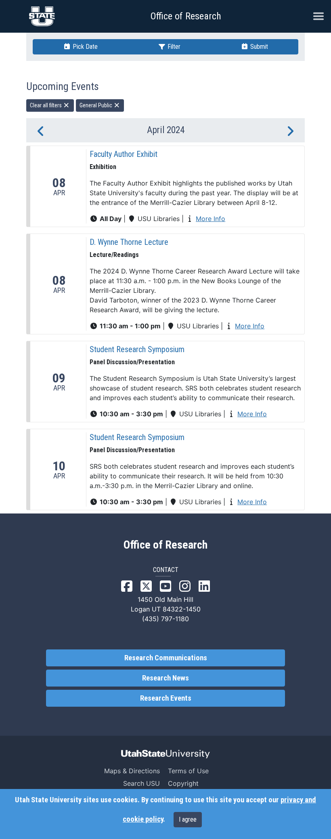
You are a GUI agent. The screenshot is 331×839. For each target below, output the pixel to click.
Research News (165, 678)
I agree (188, 819)
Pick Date (84, 46)
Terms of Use (188, 771)
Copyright (183, 783)
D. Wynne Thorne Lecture (129, 242)
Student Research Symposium (137, 349)
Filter (173, 46)
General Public (96, 105)
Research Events (165, 698)
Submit (258, 46)
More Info (210, 219)
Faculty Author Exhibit (123, 154)
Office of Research (186, 16)
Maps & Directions (132, 771)
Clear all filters (46, 105)
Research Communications (165, 657)
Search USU (141, 783)
